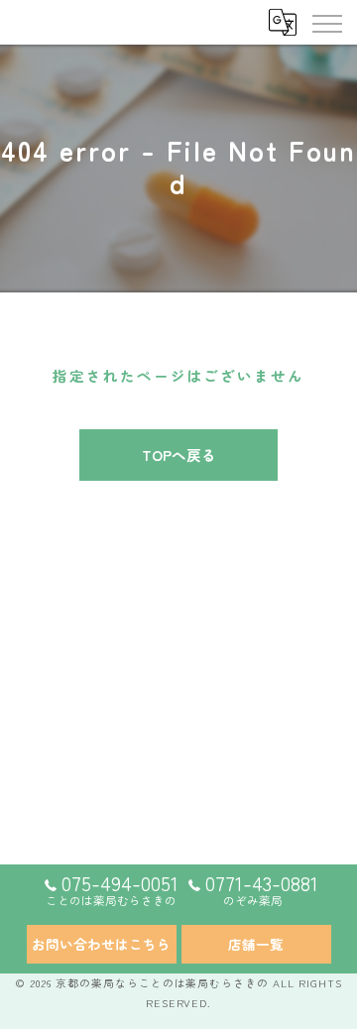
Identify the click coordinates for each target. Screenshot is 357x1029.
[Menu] (326, 22)
